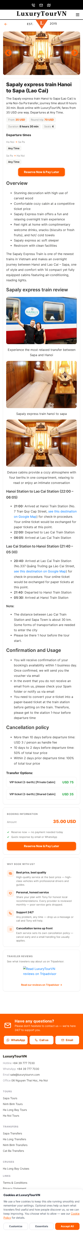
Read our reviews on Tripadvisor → (41, 984)
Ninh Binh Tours (13, 1104)
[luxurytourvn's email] (41, 4)
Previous (8, 53)
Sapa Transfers (12, 1133)
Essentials (41, 1226)
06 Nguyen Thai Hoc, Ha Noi (29, 1080)
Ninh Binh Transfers (15, 1145)
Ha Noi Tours (11, 1115)
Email (69, 1040)
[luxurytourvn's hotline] (33, 4)
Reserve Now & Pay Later (41, 172)
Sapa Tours (10, 1098)
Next (75, 53)
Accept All (67, 1226)
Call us (43, 1040)
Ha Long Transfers (14, 1139)
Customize (15, 1226)
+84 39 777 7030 (23, 1063)
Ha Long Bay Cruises (16, 1168)
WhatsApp (18, 1040)
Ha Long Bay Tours (15, 1109)
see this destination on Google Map (40, 571)
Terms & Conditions (15, 1182)
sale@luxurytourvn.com (25, 1074)
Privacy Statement (14, 1188)
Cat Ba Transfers (13, 1150)
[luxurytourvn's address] (49, 4)
